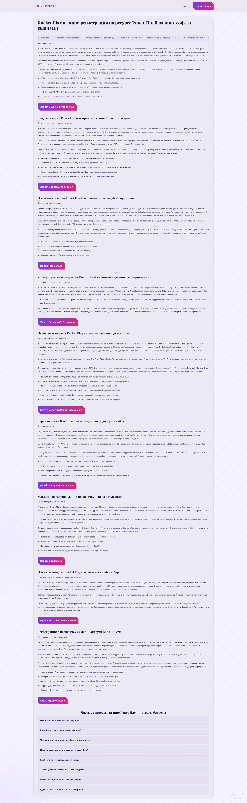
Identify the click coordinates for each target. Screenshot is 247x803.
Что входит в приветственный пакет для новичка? (65, 740)
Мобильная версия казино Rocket (162, 38)
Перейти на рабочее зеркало (57, 485)
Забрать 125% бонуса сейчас (57, 106)
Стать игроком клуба (52, 700)
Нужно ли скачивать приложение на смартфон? (64, 750)
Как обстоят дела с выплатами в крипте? (60, 730)
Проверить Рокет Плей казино (58, 620)
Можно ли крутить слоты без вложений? (60, 779)
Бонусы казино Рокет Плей (37, 38)
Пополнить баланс (51, 265)
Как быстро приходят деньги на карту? (59, 760)
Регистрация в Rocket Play (68, 38)
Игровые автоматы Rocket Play (100, 38)
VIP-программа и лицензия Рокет (199, 38)
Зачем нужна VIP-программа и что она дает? (62, 769)
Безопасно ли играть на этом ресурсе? (59, 720)
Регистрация (203, 6)
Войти (185, 6)
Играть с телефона (51, 560)
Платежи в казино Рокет (131, 38)
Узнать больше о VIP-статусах (57, 322)
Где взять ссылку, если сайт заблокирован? (62, 789)
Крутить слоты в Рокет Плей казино (61, 410)
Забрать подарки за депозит (56, 186)
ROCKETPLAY (43, 6)
